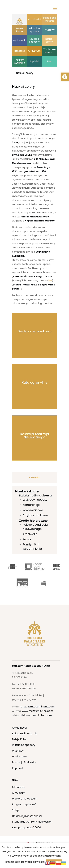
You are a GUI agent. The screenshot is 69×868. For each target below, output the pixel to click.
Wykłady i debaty (35, 500)
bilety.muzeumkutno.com (36, 715)
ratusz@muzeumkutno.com (37, 706)
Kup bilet (17, 768)
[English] (47, 862)
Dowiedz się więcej (33, 861)
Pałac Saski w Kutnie (24, 733)
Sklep (15, 810)
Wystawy (18, 751)
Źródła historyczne (33, 521)
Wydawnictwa (33, 510)
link (50, 280)
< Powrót (34, 477)
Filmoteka (18, 787)
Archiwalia (30, 534)
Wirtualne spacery (23, 745)
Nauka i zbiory (27, 491)
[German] (53, 862)
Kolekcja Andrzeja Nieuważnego (35, 527)
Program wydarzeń (24, 804)
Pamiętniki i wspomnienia (32, 546)
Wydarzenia (19, 756)
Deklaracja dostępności (27, 816)
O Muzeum (18, 793)
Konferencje (31, 505)
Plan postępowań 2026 (26, 827)
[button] (65, 77)
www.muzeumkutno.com (37, 711)
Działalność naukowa (35, 495)
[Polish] (58, 862)
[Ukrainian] (64, 862)
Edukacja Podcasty (24, 762)
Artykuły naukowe (35, 515)
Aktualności (19, 728)
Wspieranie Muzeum (24, 798)
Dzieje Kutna (19, 739)
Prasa (27, 539)
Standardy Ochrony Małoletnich (32, 822)
